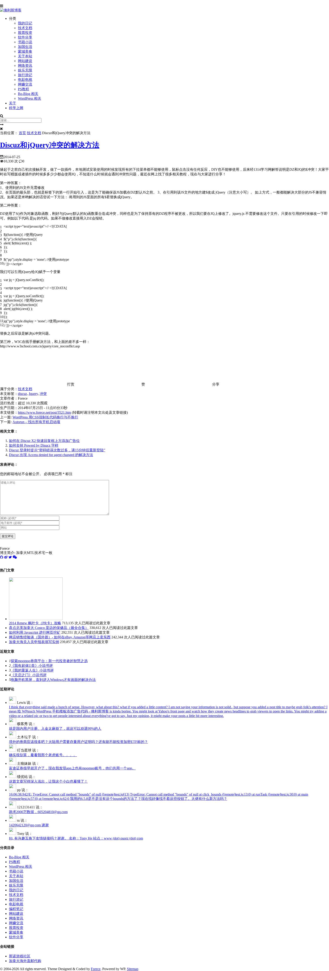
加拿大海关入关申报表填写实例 (34, 642)
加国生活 (25, 47)
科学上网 (16, 108)
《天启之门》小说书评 (29, 675)
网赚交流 (25, 84)
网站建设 (25, 61)
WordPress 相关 (29, 98)
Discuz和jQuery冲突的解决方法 (49, 145)
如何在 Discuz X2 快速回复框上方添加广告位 (44, 441)
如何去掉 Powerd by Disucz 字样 (33, 445)
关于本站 (25, 56)
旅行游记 (25, 75)
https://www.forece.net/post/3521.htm (44, 412)
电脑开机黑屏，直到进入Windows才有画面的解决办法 (53, 680)
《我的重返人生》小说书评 (32, 670)
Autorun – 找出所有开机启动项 (36, 422)
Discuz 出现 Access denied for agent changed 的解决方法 (51, 455)
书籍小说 (25, 42)
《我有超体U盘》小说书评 (32, 665)
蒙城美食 (25, 51)
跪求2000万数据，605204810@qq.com (38, 812)
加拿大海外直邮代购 (25, 961)
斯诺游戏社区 (19, 956)
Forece (95, 969)
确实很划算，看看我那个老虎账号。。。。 (43, 755)
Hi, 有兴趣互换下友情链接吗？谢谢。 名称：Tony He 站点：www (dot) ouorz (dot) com (76, 838)
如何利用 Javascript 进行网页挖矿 (34, 632)
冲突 (43, 394)
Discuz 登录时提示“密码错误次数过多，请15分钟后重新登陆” (57, 450)
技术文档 (25, 28)
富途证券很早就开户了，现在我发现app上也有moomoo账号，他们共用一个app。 (72, 768)
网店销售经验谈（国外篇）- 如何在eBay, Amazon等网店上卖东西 (60, 637)
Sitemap (132, 969)
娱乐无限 (25, 70)
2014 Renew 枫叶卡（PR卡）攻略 (35, 623)
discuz (22, 394)
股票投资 (25, 32)
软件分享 (25, 37)
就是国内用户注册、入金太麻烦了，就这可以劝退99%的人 (55, 728)
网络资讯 (25, 65)
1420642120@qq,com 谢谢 (29, 825)
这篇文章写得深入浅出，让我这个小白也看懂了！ (48, 781)
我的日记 (25, 23)
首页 (22, 133)
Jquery (33, 394)
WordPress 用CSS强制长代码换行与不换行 (45, 417)
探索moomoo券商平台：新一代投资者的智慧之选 (49, 661)
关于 (12, 103)
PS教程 (23, 89)
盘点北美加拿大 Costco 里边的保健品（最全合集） (49, 628)
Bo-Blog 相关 (28, 94)
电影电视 (25, 80)
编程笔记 (16, 909)
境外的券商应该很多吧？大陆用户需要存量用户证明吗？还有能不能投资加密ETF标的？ (78, 742)
